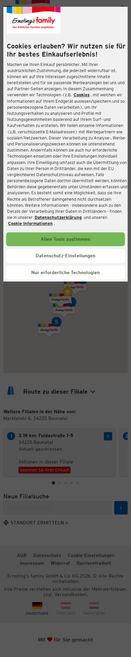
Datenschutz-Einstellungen (65, 255)
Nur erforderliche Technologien (65, 272)
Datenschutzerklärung (58, 217)
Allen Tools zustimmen (65, 239)
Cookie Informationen (30, 223)
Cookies (82, 94)
